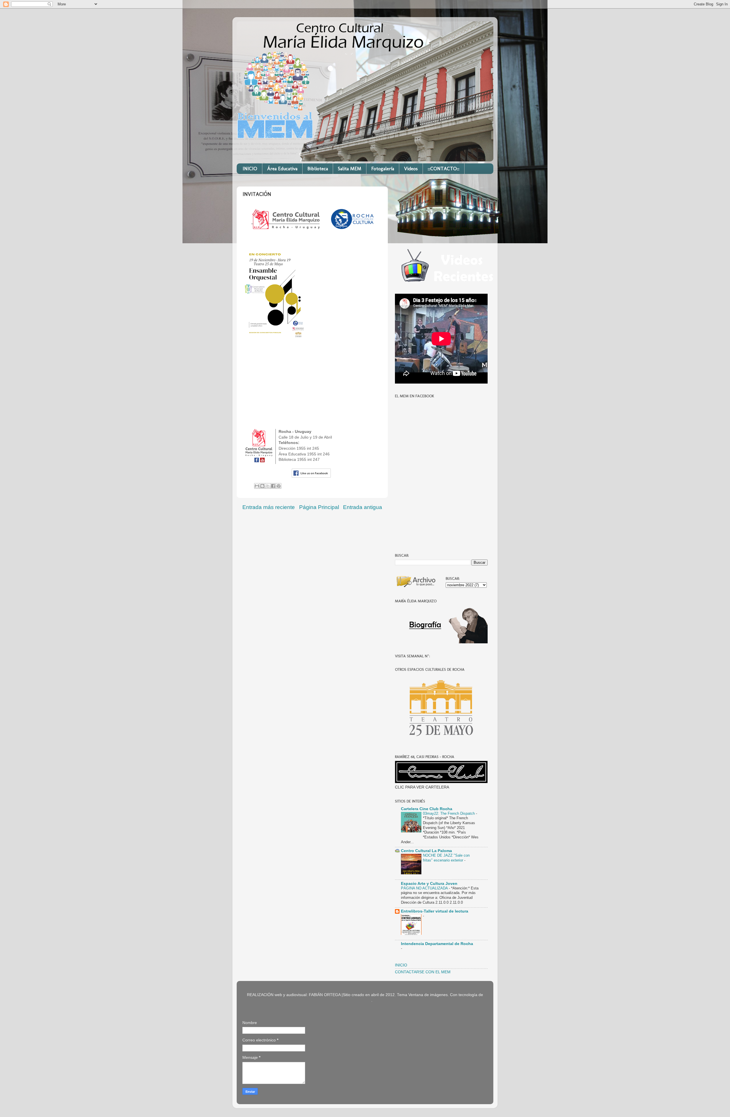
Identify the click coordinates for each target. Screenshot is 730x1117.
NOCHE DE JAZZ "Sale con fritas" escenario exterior (446, 857)
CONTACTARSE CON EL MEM (423, 972)
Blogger (364, 1000)
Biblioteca (317, 168)
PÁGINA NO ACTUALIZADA (425, 888)
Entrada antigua (362, 507)
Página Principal (319, 507)
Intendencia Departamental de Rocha (437, 944)
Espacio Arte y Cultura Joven (429, 883)
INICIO (250, 168)
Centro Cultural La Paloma (426, 851)
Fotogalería (382, 168)
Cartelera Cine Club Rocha (426, 809)
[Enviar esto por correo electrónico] (257, 486)
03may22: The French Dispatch (449, 813)
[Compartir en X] (268, 486)
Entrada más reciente (268, 507)
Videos (411, 168)
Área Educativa (282, 168)
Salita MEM (349, 168)
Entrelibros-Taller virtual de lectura (434, 911)
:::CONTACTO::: (443, 168)
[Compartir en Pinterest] (278, 486)
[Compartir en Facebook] (273, 486)
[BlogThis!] (262, 486)
